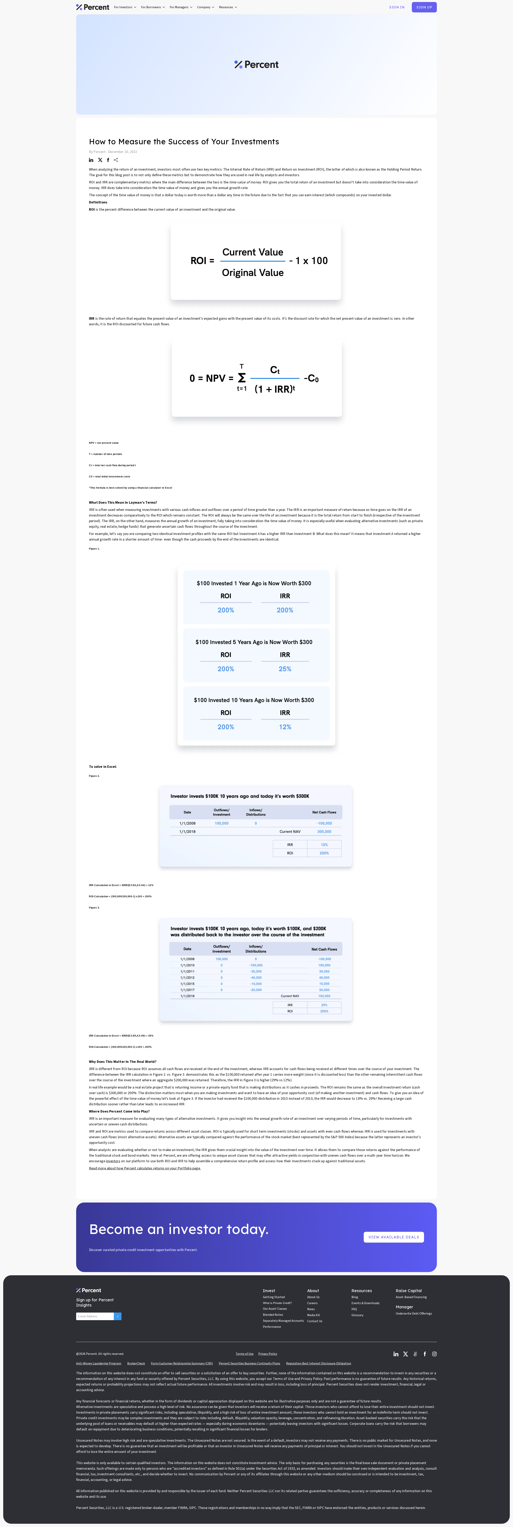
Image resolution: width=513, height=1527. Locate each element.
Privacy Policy (267, 1354)
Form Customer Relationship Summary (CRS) (182, 1363)
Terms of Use (244, 1354)
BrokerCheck (136, 1363)
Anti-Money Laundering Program (98, 1363)
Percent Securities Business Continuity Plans (249, 1363)
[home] (92, 7)
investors (113, 1161)
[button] (125, 7)
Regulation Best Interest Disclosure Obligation (318, 1363)
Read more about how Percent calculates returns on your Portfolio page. (145, 1168)
